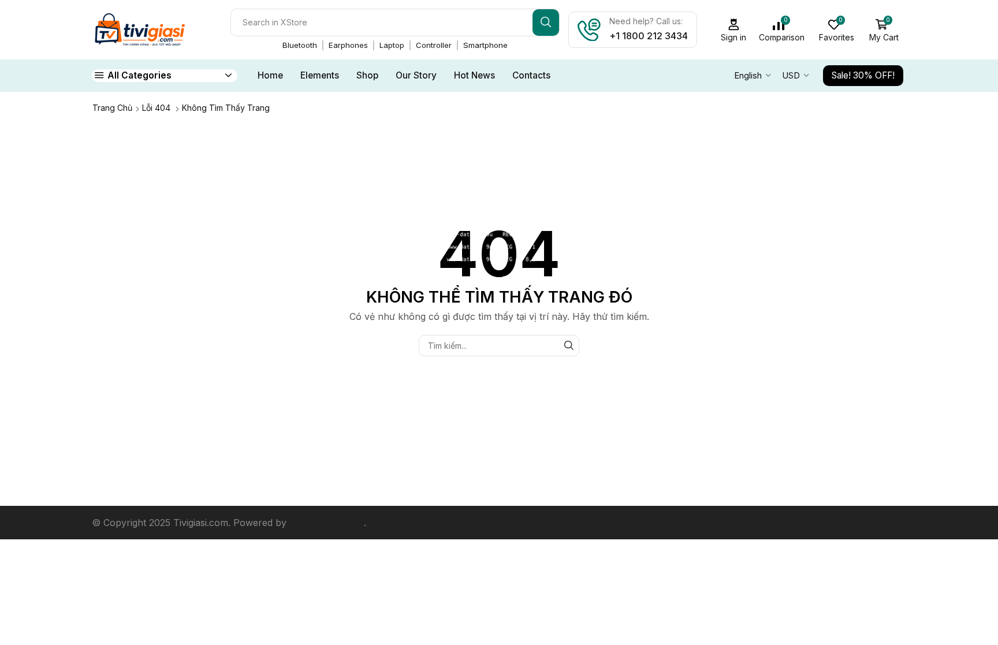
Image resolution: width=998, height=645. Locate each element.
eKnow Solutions (326, 522)
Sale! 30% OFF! (863, 75)
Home (270, 75)
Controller (434, 45)
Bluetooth (299, 45)
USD (791, 75)
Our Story (416, 75)
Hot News (474, 75)
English (748, 75)
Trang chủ (112, 108)
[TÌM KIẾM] (568, 345)
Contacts (531, 75)
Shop (367, 75)
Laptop (391, 45)
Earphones (348, 45)
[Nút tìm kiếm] (545, 22)
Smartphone (485, 45)
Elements (319, 75)
